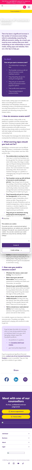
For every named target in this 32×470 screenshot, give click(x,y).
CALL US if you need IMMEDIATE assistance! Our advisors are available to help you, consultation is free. (16, 2)
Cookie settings (15, 250)
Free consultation (15, 11)
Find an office (17, 417)
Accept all (16, 245)
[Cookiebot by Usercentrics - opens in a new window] (23, 219)
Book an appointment (17, 411)
